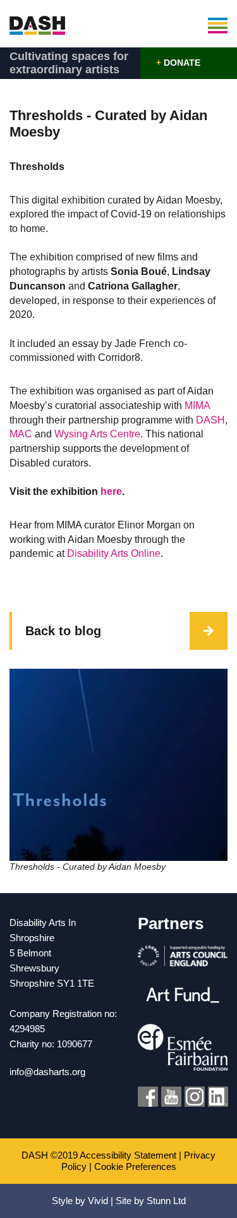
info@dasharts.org (47, 1071)
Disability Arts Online (114, 553)
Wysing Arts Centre (97, 434)
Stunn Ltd (166, 1200)
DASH (210, 420)
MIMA (197, 405)
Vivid (98, 1200)
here (111, 491)
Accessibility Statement (128, 1155)
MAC (20, 434)
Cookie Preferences (135, 1166)
